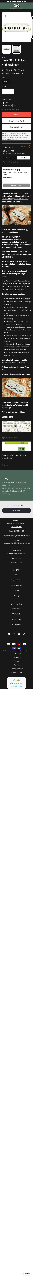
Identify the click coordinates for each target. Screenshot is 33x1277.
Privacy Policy (16, 624)
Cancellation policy (17, 672)
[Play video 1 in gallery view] (16, 49)
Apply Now (9, 158)
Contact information (17, 668)
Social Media (16, 590)
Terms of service (17, 661)
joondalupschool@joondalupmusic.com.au (17, 543)
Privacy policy (17, 657)
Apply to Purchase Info (10, 162)
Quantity (4, 87)
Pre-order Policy (16, 619)
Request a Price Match (16, 121)
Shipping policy (17, 665)
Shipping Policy (16, 614)
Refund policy (17, 653)
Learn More (23, 158)
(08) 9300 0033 (19, 531)
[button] (4, 6)
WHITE (6, 82)
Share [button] (6, 465)
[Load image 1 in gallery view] (6, 49)
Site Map (16, 596)
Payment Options (16, 580)
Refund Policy (16, 608)
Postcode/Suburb (7, 177)
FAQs (16, 574)
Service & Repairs (16, 585)
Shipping (10, 73)
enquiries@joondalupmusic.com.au (19, 535)
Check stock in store (16, 127)
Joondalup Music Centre (14, 651)
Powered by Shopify (25, 651)
